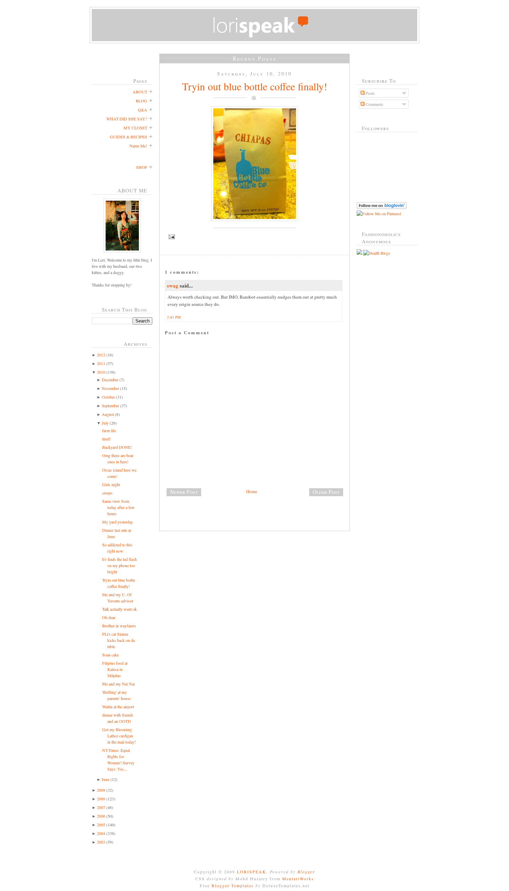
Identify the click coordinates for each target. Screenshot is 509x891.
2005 (101, 824)
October (108, 397)
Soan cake (110, 654)
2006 (101, 816)
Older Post (326, 491)
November (110, 388)
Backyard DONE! (117, 447)
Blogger (306, 871)
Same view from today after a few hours (118, 507)
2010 (101, 372)
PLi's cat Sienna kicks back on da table (118, 640)
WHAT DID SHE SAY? (126, 118)
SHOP (141, 167)
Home (251, 491)
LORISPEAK (251, 871)
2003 (101, 842)
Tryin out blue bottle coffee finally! (254, 86)
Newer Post (184, 491)
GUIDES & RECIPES (128, 136)
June (105, 779)
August (108, 414)
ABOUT (140, 91)
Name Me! (138, 145)
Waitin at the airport (118, 706)
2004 (101, 833)
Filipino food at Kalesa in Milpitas (114, 669)
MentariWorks (298, 878)
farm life (109, 430)
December (110, 379)
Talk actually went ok (119, 609)
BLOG (141, 100)
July (105, 423)
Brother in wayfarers (119, 625)
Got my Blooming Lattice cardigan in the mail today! (119, 736)
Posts (370, 93)
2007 (101, 807)
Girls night (111, 484)
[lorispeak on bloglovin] (382, 207)
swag (172, 285)
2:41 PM (174, 317)
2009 (101, 790)
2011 (101, 363)
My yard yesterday (117, 522)
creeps (107, 492)
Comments (374, 104)
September (110, 405)
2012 (101, 354)
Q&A (142, 109)
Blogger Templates (233, 885)
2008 (101, 798)
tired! (106, 439)
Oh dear (108, 617)
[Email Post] (254, 237)
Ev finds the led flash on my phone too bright (119, 565)
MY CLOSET (135, 127)
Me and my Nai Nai (118, 684)
